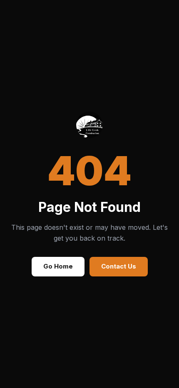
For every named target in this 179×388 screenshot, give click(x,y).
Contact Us (118, 266)
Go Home (58, 266)
